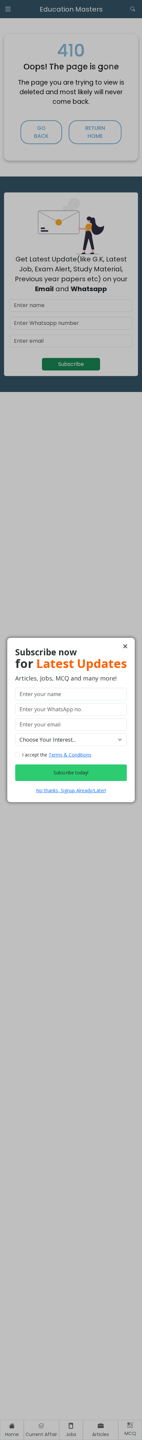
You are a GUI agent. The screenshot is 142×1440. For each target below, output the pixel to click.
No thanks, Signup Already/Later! (71, 790)
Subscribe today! (71, 772)
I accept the (56, 755)
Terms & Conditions (70, 755)
